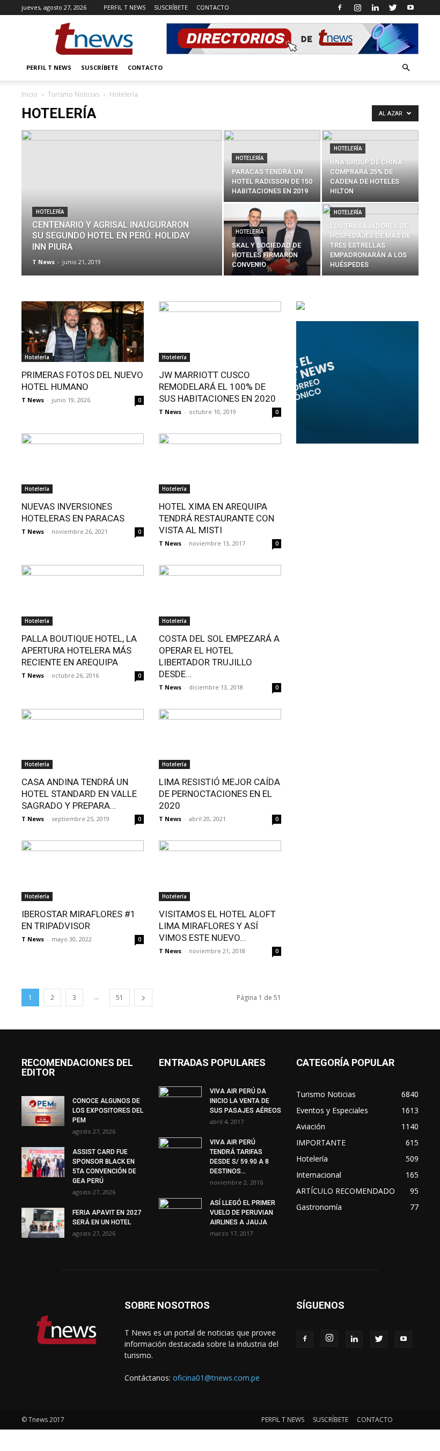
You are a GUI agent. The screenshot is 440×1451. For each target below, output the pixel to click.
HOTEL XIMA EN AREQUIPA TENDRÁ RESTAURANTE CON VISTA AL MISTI (216, 518)
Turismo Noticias (73, 94)
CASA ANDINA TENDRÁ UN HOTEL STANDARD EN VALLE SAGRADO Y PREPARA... (79, 794)
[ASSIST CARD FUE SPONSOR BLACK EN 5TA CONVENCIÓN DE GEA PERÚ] (42, 1162)
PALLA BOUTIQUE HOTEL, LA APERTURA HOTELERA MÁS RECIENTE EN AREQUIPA (79, 650)
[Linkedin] (375, 7)
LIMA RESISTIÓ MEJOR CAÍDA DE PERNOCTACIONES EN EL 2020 (219, 794)
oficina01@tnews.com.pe (216, 1378)
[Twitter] (393, 7)
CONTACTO (212, 7)
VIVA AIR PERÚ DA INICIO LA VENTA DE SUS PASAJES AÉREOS (245, 1100)
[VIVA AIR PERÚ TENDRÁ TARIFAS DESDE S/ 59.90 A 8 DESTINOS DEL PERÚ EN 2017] (180, 1152)
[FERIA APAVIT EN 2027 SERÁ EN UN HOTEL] (42, 1223)
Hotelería (50, 212)
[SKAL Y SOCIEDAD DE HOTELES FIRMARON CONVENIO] (272, 239)
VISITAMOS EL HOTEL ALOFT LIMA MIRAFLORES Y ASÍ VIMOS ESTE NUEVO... (217, 926)
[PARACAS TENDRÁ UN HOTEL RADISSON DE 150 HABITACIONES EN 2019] (272, 166)
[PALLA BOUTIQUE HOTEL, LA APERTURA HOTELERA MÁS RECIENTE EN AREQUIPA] (82, 595)
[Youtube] (410, 7)
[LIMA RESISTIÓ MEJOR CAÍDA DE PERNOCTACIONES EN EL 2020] (220, 739)
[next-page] (143, 997)
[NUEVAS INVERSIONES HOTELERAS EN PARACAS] (82, 463)
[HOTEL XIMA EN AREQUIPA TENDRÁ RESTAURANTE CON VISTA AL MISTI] (220, 463)
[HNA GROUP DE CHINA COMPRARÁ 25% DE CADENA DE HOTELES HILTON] (370, 166)
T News (43, 262)
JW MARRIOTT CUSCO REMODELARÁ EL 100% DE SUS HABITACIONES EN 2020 (217, 386)
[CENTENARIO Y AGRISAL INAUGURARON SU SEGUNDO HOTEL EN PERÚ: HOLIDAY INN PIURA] (121, 217)
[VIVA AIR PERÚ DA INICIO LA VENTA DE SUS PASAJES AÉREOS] (180, 1101)
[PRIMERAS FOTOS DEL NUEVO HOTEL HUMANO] (82, 331)
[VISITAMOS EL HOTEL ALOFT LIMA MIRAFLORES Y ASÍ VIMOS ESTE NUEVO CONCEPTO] (220, 870)
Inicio (29, 94)
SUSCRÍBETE (171, 7)
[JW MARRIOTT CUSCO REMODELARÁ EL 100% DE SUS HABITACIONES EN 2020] (220, 331)
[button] (406, 68)
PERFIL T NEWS (124, 7)
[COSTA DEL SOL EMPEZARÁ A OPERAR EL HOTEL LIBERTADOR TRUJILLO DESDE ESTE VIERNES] (220, 595)
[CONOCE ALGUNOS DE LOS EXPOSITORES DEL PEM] (42, 1111)
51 (119, 997)
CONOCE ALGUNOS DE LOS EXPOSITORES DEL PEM (107, 1110)
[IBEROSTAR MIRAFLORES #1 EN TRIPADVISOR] (82, 870)
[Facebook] (340, 7)
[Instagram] (357, 7)
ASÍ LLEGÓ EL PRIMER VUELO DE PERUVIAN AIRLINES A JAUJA (242, 1212)
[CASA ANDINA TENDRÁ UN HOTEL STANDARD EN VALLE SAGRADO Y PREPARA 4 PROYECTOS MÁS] (82, 739)
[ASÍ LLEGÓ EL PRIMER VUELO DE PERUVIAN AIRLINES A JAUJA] (180, 1213)
